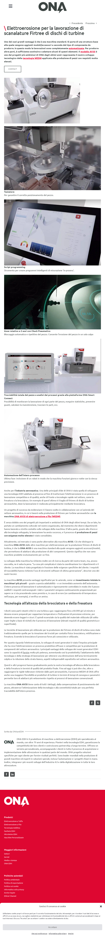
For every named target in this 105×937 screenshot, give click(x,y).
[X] (98, 703)
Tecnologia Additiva (12, 828)
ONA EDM (8, 863)
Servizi (6, 857)
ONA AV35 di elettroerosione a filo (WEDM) (37, 516)
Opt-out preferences (39, 933)
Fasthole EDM (9, 831)
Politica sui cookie (11, 886)
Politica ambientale (12, 880)
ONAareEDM (18, 732)
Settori (7, 854)
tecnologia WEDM (32, 58)
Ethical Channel (10, 896)
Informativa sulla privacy (58, 933)
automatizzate (76, 48)
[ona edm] (52, 7)
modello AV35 (88, 51)
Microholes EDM (10, 834)
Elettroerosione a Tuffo (13, 821)
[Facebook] (92, 703)
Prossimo (90, 23)
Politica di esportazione (13, 883)
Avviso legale (9, 893)
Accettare (52, 927)
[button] (101, 906)
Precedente (77, 23)
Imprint (71, 933)
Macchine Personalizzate (14, 837)
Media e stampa (10, 860)
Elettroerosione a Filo (12, 824)
